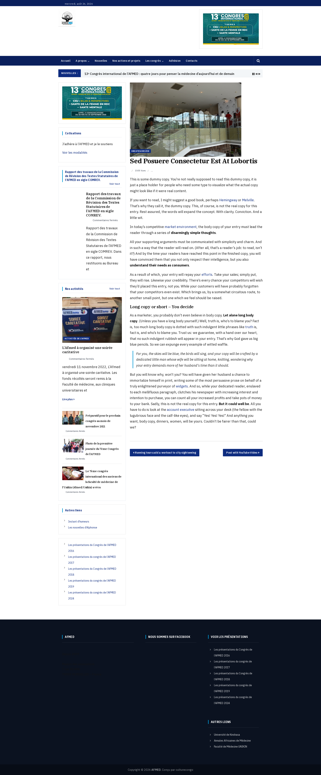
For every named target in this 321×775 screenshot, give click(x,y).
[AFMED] (66, 18)
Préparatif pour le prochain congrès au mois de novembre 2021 (102, 421)
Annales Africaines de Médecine (232, 740)
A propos (81, 60)
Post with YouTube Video (241, 452)
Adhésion (175, 60)
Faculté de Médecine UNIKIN (230, 746)
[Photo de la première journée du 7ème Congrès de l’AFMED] (73, 445)
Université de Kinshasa (227, 734)
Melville (248, 200)
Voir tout (114, 183)
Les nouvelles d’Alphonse (82, 527)
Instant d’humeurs (78, 521)
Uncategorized (140, 151)
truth (249, 327)
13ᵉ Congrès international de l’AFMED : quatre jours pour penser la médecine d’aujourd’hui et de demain (159, 74)
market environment (181, 227)
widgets (182, 386)
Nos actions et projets (126, 60)
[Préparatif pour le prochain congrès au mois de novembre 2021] (73, 417)
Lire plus (67, 399)
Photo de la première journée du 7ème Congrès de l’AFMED (102, 449)
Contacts (191, 60)
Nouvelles (101, 60)
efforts (207, 274)
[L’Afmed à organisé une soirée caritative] (92, 320)
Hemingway (228, 200)
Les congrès (153, 60)
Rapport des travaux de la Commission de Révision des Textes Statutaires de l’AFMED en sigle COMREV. (103, 204)
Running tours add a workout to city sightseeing (165, 452)
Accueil (65, 60)
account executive (180, 409)
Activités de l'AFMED (77, 338)
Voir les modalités (74, 153)
